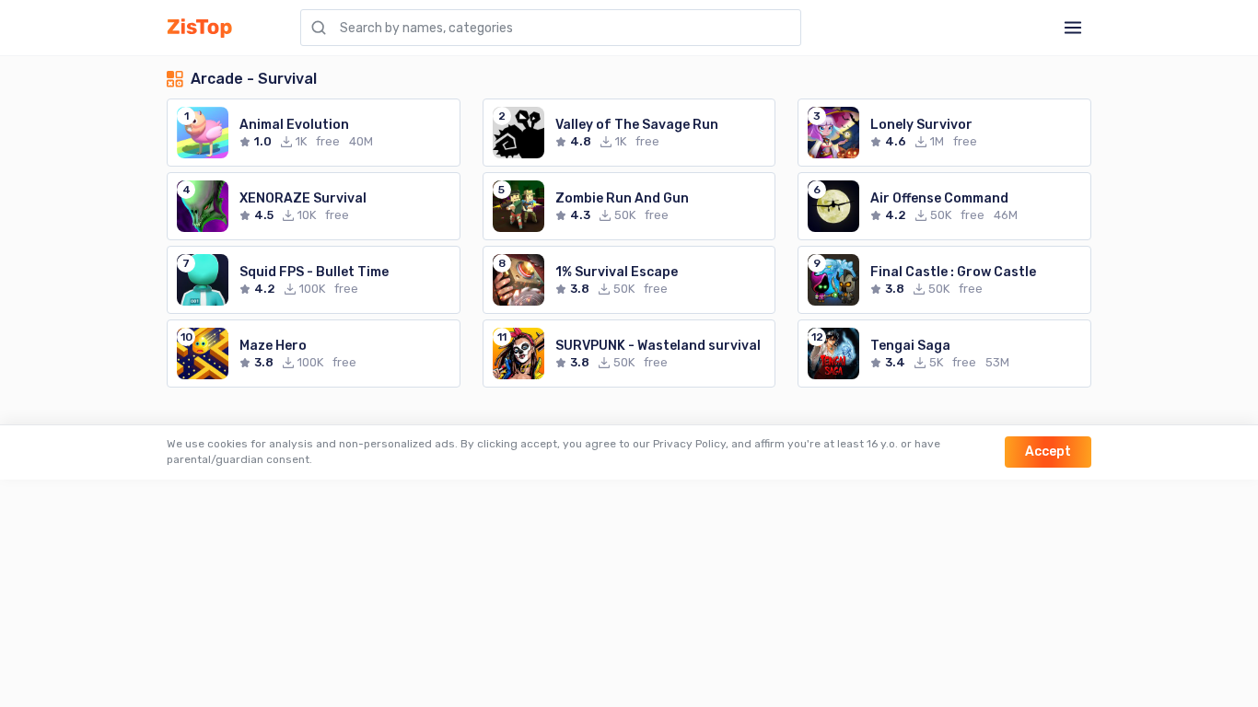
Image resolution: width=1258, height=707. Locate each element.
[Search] (318, 27)
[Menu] (1072, 27)
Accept (1048, 451)
